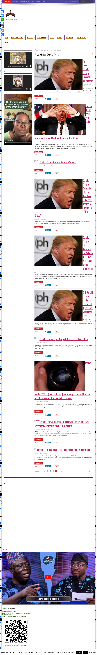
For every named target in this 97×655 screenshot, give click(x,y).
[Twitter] (2, 15)
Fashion (59, 37)
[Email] (2, 23)
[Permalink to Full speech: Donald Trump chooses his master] (58, 89)
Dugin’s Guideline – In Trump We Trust (58, 162)
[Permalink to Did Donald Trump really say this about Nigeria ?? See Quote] (58, 320)
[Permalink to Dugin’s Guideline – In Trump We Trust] (37, 160)
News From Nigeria (17, 37)
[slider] (16, 66)
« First (37, 471)
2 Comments (44, 342)
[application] (18, 60)
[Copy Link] (2, 31)
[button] (18, 60)
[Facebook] (2, 12)
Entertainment (41, 37)
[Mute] (27, 66)
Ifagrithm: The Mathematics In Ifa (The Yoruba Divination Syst (27, 1)
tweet (36, 98)
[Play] (6, 66)
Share (48, 99)
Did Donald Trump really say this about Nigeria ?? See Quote (88, 302)
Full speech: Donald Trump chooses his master (88, 71)
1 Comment (43, 219)
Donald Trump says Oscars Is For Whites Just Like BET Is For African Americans (88, 253)
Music (52, 37)
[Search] (91, 1)
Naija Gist (30, 37)
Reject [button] (85, 652)
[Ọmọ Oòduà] (10, 19)
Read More (92, 652)
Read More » (38, 96)
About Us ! (8, 42)
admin (37, 453)
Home (6, 37)
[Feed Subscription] (92, 54)
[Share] (2, 34)
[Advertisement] (58, 19)
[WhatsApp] (2, 19)
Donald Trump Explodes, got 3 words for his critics (64, 339)
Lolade (37, 141)
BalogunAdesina (87, 84)
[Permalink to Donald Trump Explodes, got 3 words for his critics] (37, 337)
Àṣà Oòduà (69, 37)
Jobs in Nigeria (81, 37)
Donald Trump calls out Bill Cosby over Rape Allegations (63, 450)
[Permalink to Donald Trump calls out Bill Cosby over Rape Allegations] (35, 449)
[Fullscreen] (30, 66)
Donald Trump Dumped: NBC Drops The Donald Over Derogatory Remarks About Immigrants (61, 424)
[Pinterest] (2, 27)
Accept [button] (79, 652)
